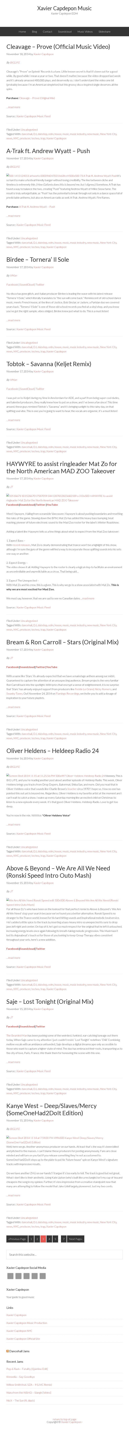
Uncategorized (29, 129)
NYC (16, 138)
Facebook (12, 284)
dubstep (42, 133)
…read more (13, 107)
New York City (108, 133)
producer (25, 138)
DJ (35, 133)
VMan (13, 275)
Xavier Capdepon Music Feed (33, 116)
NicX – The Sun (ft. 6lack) (20, 1400)
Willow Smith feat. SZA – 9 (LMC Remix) (29, 1384)
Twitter (40, 284)
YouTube (52, 504)
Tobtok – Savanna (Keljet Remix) (48, 363)
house (58, 133)
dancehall (27, 133)
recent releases (21, 544)
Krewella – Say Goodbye (20, 1376)
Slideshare (105, 31)
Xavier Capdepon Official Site (23, 1338)
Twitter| (41, 666)
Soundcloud (65, 31)
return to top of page (64, 1419)
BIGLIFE (15, 62)
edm (51, 133)
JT (11, 486)
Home (22, 31)
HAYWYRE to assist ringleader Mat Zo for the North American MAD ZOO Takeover (61, 467)
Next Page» (75, 1238)
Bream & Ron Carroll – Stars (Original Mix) (62, 642)
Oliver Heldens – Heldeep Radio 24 (52, 750)
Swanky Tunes (14, 693)
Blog (34, 31)
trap (42, 138)
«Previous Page (17, 1238)
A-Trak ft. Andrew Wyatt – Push (48, 150)
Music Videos (85, 31)
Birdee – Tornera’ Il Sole (37, 259)
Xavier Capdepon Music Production (26, 1322)
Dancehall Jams (19, 1351)
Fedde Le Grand (84, 689)
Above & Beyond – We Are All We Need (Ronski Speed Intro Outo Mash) (58, 871)
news (9, 138)
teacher (72, 788)
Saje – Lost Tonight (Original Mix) (50, 1001)
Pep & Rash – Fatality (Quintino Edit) (27, 1368)
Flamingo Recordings (67, 693)
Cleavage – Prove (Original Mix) (37, 98)
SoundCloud (27, 284)
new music (93, 133)
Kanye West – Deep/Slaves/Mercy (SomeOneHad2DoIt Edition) (51, 1109)
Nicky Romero (103, 689)
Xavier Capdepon (56, 138)
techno (35, 138)
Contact (47, 31)
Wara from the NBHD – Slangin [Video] (28, 1392)
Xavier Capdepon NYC (19, 1330)
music (65, 133)
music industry (78, 133)
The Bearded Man (16, 1035)
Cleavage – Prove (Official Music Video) (58, 46)
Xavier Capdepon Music (64, 8)
